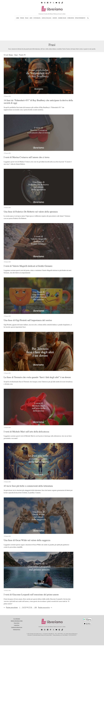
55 (25, 607)
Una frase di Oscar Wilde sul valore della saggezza (27, 540)
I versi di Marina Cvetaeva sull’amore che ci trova (26, 157)
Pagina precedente (11, 607)
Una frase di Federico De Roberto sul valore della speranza (31, 211)
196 (35, 607)
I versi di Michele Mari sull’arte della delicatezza (26, 431)
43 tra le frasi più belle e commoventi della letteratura (28, 486)
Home (11, 55)
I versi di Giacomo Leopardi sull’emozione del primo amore (31, 594)
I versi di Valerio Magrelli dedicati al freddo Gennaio (28, 266)
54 (23, 607)
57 (29, 607)
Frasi (16, 55)
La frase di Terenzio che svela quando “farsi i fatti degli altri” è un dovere (37, 377)
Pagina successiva (45, 607)
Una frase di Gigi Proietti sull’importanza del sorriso (28, 320)
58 (31, 607)
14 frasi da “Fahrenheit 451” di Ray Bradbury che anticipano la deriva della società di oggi (38, 101)
